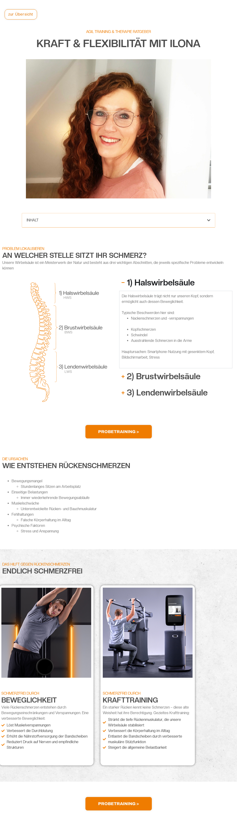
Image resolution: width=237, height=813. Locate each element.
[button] (208, 220)
